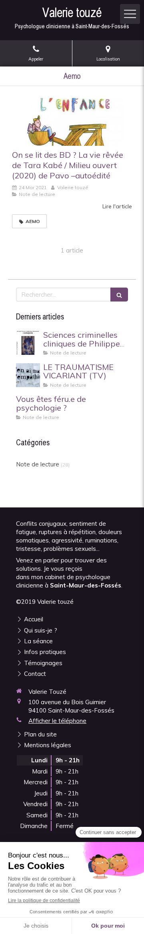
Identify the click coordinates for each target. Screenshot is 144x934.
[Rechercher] (119, 295)
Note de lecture (37, 464)
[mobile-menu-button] (130, 14)
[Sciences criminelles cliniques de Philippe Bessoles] (28, 343)
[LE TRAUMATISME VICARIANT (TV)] (28, 375)
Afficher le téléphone (57, 720)
